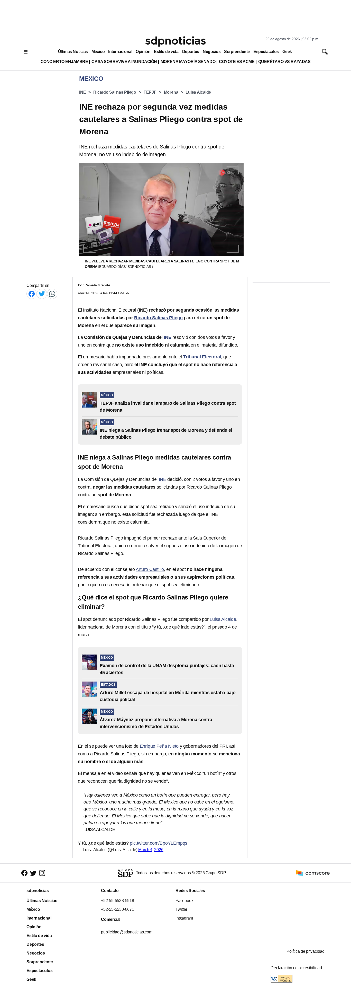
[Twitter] (42, 294)
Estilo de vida (166, 51)
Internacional (120, 51)
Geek (287, 51)
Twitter (181, 909)
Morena (171, 92)
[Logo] (175, 41)
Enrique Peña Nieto (159, 746)
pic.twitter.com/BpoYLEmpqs (158, 843)
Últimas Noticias (73, 51)
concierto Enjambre (64, 61)
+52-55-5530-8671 (117, 909)
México (98, 51)
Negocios (211, 51)
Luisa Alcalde (198, 92)
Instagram (184, 918)
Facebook (184, 900)
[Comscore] (313, 872)
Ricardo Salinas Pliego (114, 92)
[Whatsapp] (52, 294)
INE (82, 92)
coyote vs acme (236, 61)
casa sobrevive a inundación (124, 61)
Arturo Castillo (150, 569)
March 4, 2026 (150, 849)
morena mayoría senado (188, 61)
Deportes (190, 51)
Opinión (143, 51)
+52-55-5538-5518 (117, 900)
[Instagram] (42, 873)
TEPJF (150, 92)
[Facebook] (31, 294)
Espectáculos (266, 51)
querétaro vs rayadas (284, 61)
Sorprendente (237, 51)
